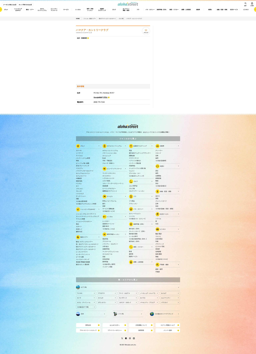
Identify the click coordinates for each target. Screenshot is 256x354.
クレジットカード (161, 201)
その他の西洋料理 (81, 201)
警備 (157, 256)
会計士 (158, 196)
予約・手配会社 (107, 160)
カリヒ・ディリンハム (83, 302)
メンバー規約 (168, 330)
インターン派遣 (107, 267)
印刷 (157, 241)
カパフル (142, 298)
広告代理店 (159, 239)
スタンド (158, 153)
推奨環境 (141, 330)
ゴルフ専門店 (133, 186)
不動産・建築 (164, 264)
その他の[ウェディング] (136, 176)
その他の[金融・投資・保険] (164, 208)
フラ (135, 196)
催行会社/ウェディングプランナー (140, 153)
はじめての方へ (115, 325)
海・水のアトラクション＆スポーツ (87, 244)
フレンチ (79, 191)
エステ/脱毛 (106, 181)
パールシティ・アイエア (147, 302)
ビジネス (163, 229)
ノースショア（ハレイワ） (148, 293)
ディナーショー (81, 196)
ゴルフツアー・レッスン (136, 191)
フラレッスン (133, 203)
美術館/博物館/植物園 (83, 262)
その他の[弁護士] (161, 186)
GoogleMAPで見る (101, 97)
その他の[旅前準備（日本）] (138, 239)
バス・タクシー (138, 209)
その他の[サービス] (108, 211)
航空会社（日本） (134, 241)
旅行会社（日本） (134, 228)
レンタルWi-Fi (133, 236)
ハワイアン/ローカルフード (84, 171)
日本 (82, 314)
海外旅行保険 (133, 234)
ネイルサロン (106, 176)
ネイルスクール (107, 254)
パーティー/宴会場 (135, 163)
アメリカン (79, 155)
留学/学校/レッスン (113, 234)
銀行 (103, 203)
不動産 (158, 272)
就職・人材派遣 (138, 262)
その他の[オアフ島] (82, 307)
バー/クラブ (80, 193)
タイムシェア (106, 155)
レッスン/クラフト (82, 252)
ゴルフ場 (132, 188)
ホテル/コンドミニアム (114, 146)
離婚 (157, 181)
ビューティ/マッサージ (114, 168)
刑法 (157, 183)
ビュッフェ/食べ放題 (82, 163)
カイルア (163, 293)
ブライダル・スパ (134, 173)
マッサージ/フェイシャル (110, 251)
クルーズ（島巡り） (108, 163)
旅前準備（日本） (139, 224)
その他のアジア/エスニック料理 (86, 204)
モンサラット (123, 298)
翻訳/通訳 (159, 234)
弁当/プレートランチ (82, 166)
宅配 (77, 198)
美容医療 (105, 186)
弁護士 (162, 166)
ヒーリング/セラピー (109, 188)
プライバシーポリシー (115, 330)
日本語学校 (106, 259)
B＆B (104, 158)
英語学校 (105, 239)
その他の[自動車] (161, 160)
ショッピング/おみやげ (87, 209)
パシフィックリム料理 (83, 158)
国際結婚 (132, 155)
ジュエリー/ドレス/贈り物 (137, 168)
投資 (157, 206)
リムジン (132, 171)
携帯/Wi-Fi (105, 226)
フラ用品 (132, 201)
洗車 (157, 155)
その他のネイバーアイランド (164, 314)
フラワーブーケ (134, 158)
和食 (77, 160)
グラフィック (160, 244)
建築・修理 (159, 269)
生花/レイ (79, 229)
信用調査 (158, 251)
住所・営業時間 (82, 38)
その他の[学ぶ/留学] (108, 264)
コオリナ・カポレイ (125, 302)
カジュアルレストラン (83, 173)
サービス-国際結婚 (108, 208)
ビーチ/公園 (80, 257)
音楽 (103, 256)
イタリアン (79, 168)
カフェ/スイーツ (81, 176)
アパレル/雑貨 (80, 219)
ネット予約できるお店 (25, 4)
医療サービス (133, 256)
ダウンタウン (102, 302)
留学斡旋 (105, 261)
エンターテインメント (83, 254)
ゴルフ (136, 181)
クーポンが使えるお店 (9, 4)
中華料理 (79, 178)
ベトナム (79, 183)
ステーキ (79, 150)
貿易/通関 (159, 254)
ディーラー (159, 150)
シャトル (132, 216)
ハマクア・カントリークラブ (92, 30)
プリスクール (106, 241)
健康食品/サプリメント (109, 191)
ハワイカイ (164, 302)
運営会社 (88, 325)
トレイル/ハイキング (82, 259)
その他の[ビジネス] (162, 259)
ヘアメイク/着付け (135, 160)
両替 (103, 206)
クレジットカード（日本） (137, 231)
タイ (77, 186)
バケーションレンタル (109, 153)
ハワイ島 (121, 314)
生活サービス (164, 214)
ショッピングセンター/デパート (86, 214)
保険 (157, 198)
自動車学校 (106, 249)
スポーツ (79, 226)
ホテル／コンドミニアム (110, 150)
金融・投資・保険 (165, 191)
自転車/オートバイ (108, 224)
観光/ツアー (84, 237)
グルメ (82, 146)
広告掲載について (141, 325)
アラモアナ (101, 293)
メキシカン (79, 188)
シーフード (79, 153)
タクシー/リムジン (135, 213)
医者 (130, 251)
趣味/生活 (79, 231)
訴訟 (157, 171)
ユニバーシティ (165, 298)
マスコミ (158, 236)
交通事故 (158, 176)
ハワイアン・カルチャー (110, 244)
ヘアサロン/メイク (108, 178)
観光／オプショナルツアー (84, 241)
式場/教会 (132, 166)
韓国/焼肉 (79, 181)
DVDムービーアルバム (109, 201)
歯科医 (131, 254)
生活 (157, 224)
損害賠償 (158, 178)
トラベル (158, 218)
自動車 (162, 146)
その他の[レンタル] (108, 229)
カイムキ (100, 298)
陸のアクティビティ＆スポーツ (86, 246)
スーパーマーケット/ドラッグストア (87, 216)
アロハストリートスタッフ (88, 330)
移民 (157, 173)
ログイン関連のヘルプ (168, 325)
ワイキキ (79, 293)
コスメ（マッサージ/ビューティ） (113, 183)
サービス (110, 196)
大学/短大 (105, 246)
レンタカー (106, 221)
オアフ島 (84, 287)
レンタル (110, 216)
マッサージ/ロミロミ (109, 173)
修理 (157, 158)
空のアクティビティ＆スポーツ (86, 249)
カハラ (79, 298)
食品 (77, 224)
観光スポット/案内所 (82, 264)
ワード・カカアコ (124, 293)
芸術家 (158, 249)
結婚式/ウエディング (140, 146)
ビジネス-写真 (160, 246)
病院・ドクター (138, 247)
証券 (157, 203)
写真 (130, 150)
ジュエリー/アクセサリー (84, 221)
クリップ (146, 32)
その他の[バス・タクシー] (137, 218)
